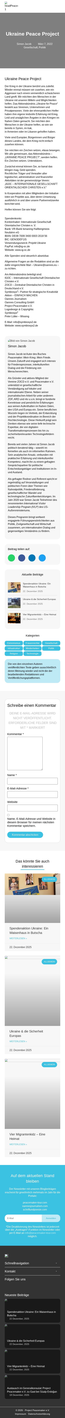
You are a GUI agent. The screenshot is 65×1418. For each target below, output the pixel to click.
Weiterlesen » (18, 938)
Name (12, 775)
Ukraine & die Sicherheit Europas (39, 599)
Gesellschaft (31, 47)
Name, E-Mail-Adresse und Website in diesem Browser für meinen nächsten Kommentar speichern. (31, 822)
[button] (58, 6)
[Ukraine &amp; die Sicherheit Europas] (14, 603)
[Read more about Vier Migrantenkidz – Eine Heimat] (32, 1361)
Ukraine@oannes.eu (45, 265)
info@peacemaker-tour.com (40, 1233)
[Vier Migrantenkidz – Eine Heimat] (14, 618)
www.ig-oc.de (22, 250)
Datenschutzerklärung (39, 1414)
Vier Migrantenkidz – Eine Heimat (39, 614)
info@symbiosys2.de (25, 322)
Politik (42, 47)
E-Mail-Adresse (18, 788)
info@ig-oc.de (22, 246)
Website (12, 802)
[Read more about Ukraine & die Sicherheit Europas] (32, 1336)
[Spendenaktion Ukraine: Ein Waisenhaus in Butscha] (14, 587)
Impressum (20, 1414)
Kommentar (15, 734)
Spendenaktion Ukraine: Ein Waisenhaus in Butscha (37, 585)
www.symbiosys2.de (26, 325)
